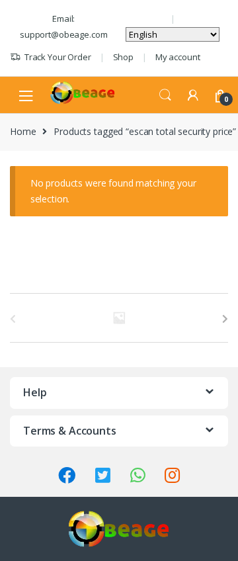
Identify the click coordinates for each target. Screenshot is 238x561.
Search (165, 95)
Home (23, 131)
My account (177, 57)
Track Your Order (57, 57)
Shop (123, 57)
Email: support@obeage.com (63, 26)
